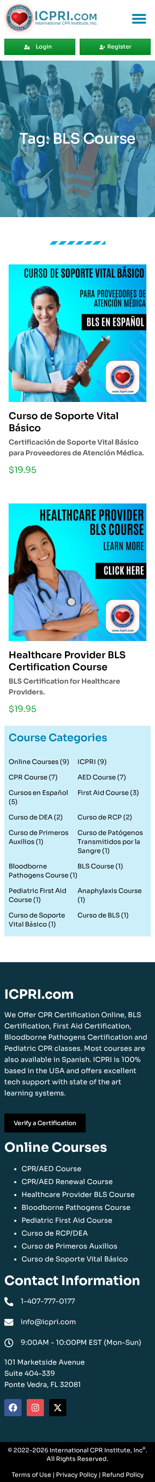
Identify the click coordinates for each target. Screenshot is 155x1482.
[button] (139, 18)
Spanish (76, 1059)
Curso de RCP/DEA (55, 1233)
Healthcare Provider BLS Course (78, 1194)
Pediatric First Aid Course (67, 1220)
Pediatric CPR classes (42, 1048)
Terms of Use (31, 1475)
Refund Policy (123, 1475)
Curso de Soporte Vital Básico (75, 1259)
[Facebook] (13, 1407)
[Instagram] (35, 1407)
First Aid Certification (91, 1026)
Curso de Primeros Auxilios (70, 1246)
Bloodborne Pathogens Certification (68, 1037)
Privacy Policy (76, 1475)
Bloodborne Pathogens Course (76, 1207)
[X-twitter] (57, 1407)
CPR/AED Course (51, 1168)
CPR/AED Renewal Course (67, 1181)
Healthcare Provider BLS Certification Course (67, 661)
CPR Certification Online (81, 1014)
